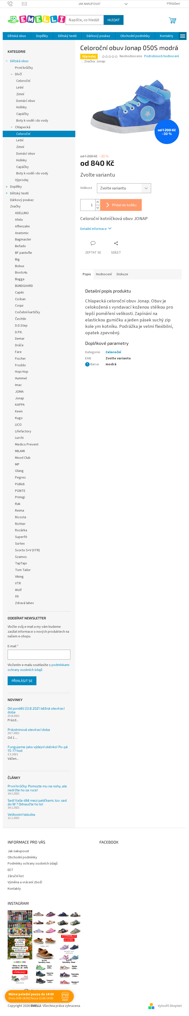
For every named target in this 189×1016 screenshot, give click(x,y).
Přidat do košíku (124, 205)
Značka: (94, 61)
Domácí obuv (25, 100)
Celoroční (23, 80)
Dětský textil (19, 193)
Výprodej (21, 180)
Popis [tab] (87, 274)
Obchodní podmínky (22, 857)
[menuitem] (17, 36)
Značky (15, 206)
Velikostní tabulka (21, 814)
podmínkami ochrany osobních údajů (38, 667)
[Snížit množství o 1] (97, 208)
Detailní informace (93, 228)
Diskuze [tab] (122, 274)
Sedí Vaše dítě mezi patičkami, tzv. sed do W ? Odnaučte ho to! (37, 802)
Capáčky (22, 113)
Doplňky (16, 186)
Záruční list (16, 876)
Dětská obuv (19, 61)
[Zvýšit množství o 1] (97, 202)
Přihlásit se (22, 681)
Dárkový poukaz (22, 200)
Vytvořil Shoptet (170, 1005)
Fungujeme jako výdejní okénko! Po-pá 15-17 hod (38, 749)
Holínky (21, 107)
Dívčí (18, 74)
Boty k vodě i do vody (32, 120)
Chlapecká (22, 127)
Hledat (114, 20)
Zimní (20, 94)
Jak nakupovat (89, 4)
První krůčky (24, 67)
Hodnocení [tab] (104, 274)
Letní (19, 87)
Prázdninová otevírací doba (29, 729)
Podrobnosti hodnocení (161, 56)
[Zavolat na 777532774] (15, 3)
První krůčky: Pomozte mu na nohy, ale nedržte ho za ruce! (37, 788)
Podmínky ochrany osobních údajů (33, 863)
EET (10, 870)
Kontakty (14, 888)
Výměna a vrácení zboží (25, 882)
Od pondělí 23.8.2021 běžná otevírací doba (36, 710)
